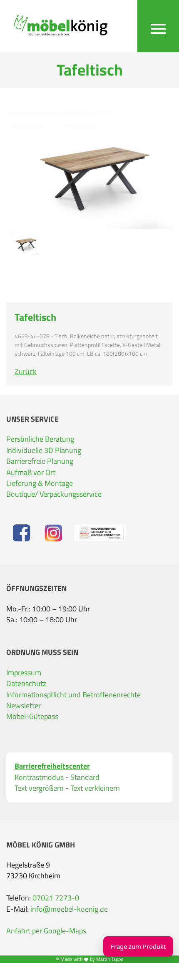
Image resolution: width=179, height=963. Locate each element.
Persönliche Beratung (40, 439)
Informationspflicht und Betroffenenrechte (73, 694)
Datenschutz (26, 683)
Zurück (26, 371)
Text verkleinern (95, 788)
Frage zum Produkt (138, 946)
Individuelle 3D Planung (43, 450)
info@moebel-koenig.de (69, 909)
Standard (84, 777)
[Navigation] (158, 26)
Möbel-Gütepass (32, 716)
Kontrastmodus (39, 777)
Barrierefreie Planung (39, 461)
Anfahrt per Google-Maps (46, 930)
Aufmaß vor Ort (30, 472)
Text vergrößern (39, 788)
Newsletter (23, 705)
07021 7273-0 (55, 897)
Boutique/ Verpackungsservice (54, 494)
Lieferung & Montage (39, 483)
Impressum (23, 672)
